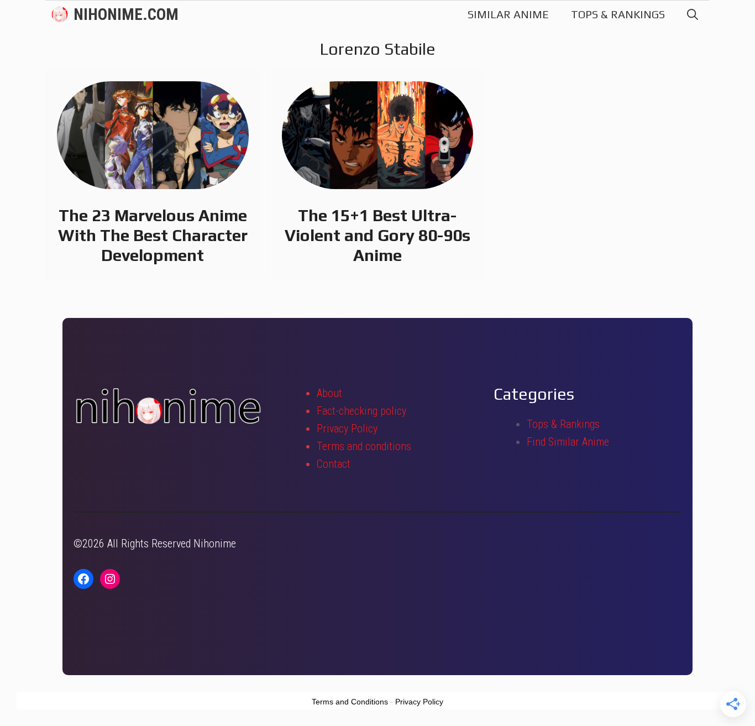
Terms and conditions (364, 446)
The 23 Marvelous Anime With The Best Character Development (153, 235)
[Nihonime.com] (59, 14)
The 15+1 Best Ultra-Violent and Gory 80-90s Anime (377, 235)
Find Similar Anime (568, 441)
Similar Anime (508, 14)
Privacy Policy (347, 428)
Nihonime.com (126, 14)
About (329, 393)
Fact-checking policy (361, 410)
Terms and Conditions (350, 701)
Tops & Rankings (618, 14)
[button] (692, 14)
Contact (333, 464)
